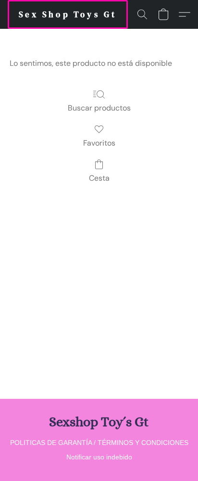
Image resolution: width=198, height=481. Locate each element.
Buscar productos (99, 108)
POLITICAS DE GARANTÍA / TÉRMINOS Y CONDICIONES (99, 442)
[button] (68, 14)
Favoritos (99, 143)
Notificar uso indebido (99, 457)
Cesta (99, 178)
